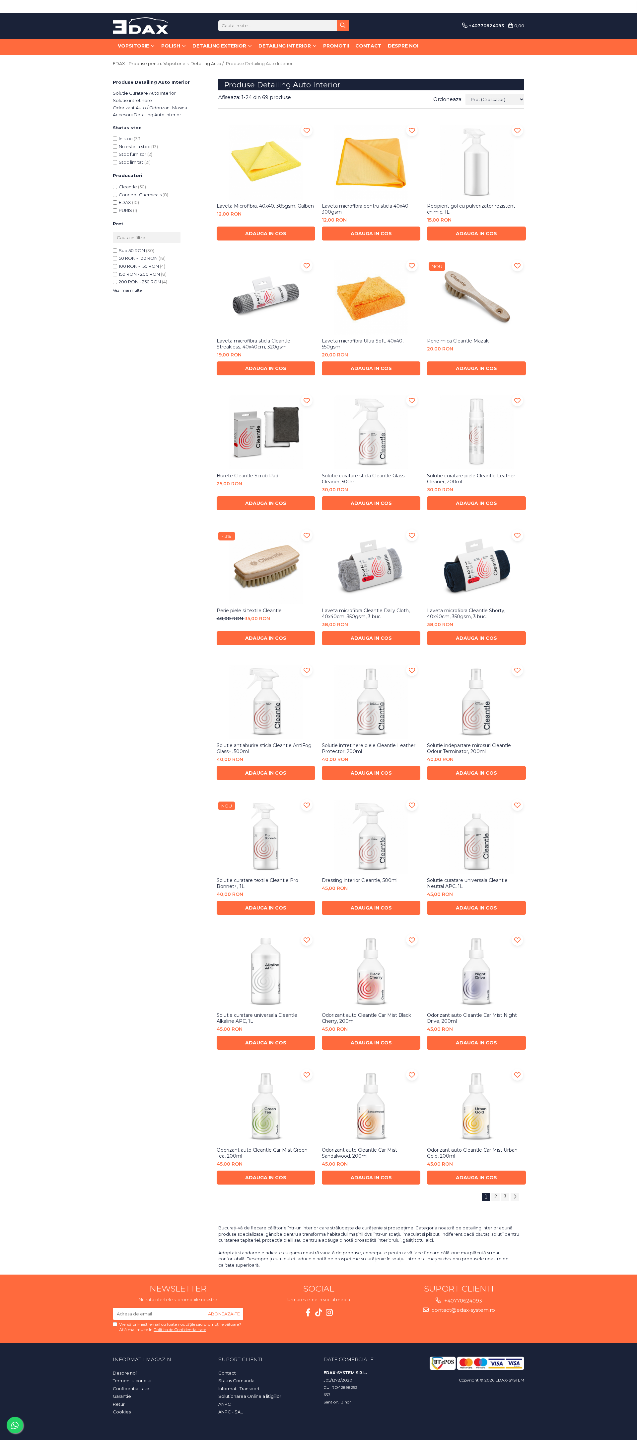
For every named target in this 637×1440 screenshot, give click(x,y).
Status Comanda (236, 1380)
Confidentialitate (131, 1388)
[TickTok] (318, 1312)
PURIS (125, 210)
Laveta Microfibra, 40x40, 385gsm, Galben (265, 206)
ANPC (224, 1404)
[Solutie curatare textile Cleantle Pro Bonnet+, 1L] (266, 837)
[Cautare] (343, 25)
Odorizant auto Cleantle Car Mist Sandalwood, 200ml (359, 1153)
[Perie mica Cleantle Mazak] (476, 297)
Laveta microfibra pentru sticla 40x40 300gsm (365, 209)
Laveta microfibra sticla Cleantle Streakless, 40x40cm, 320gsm (253, 344)
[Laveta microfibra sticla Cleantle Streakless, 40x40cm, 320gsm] (266, 297)
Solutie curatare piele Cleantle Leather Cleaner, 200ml (471, 479)
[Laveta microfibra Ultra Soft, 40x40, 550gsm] (371, 297)
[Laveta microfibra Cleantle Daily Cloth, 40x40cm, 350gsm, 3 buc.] (371, 567)
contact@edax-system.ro (462, 1310)
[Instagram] (329, 1312)
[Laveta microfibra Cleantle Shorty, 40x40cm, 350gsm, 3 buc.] (476, 567)
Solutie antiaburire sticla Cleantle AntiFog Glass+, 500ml (264, 748)
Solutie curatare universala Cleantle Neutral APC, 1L (467, 883)
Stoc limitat (131, 162)
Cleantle (128, 186)
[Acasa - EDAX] (146, 25)
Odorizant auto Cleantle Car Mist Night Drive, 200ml (472, 1018)
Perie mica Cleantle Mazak (458, 341)
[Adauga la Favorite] (307, 130)
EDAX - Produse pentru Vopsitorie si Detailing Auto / (169, 63)
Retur (119, 1404)
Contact (368, 46)
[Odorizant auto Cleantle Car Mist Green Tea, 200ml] (266, 1107)
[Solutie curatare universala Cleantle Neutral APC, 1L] (476, 837)
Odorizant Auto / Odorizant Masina (150, 107)
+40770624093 (462, 1300)
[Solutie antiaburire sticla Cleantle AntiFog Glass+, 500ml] (266, 702)
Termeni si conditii (132, 1380)
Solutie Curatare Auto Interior (144, 93)
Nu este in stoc (134, 146)
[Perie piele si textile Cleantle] (266, 567)
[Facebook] (308, 1312)
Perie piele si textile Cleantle (249, 611)
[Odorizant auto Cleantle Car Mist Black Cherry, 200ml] (371, 972)
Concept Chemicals (140, 194)
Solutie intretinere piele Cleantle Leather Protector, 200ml (368, 748)
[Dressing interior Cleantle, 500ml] (371, 837)
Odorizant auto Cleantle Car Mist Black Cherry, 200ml (366, 1018)
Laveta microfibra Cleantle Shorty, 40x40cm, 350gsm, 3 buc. (466, 614)
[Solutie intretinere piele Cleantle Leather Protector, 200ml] (371, 702)
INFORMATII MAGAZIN (142, 1359)
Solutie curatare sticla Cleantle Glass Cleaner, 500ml (363, 479)
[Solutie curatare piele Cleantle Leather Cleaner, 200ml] (476, 432)
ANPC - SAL (230, 1411)
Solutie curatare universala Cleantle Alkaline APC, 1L (257, 1018)
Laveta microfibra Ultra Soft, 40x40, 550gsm (362, 344)
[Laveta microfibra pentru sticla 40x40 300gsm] (371, 162)
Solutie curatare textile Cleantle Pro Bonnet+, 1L (257, 883)
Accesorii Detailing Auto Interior (147, 114)
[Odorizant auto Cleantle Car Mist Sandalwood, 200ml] (371, 1107)
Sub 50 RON (132, 250)
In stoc (126, 138)
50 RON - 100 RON (138, 258)
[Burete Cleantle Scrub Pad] (266, 432)
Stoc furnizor (132, 154)
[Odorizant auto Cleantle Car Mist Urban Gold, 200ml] (476, 1107)
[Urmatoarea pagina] (515, 1197)
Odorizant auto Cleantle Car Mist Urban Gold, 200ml (472, 1153)
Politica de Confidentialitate (180, 1329)
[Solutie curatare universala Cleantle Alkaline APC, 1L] (266, 972)
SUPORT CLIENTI (240, 1359)
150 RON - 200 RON (139, 274)
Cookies (122, 1411)
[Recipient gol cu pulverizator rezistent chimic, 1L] (476, 162)
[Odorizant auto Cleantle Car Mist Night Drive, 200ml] (476, 972)
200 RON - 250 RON (140, 281)
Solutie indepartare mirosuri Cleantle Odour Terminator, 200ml (469, 748)
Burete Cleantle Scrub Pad (247, 476)
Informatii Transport (239, 1388)
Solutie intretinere (132, 100)
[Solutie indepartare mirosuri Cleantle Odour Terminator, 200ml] (476, 702)
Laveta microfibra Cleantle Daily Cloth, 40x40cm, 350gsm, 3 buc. (366, 614)
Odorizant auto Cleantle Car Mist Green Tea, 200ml (262, 1153)
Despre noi (403, 46)
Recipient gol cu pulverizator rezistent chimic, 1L (471, 209)
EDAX (125, 202)
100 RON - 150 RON (139, 266)
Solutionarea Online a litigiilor (249, 1396)
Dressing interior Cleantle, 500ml (359, 880)
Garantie (122, 1396)
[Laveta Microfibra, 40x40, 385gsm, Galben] (266, 162)
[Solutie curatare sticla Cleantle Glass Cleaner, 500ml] (371, 432)
